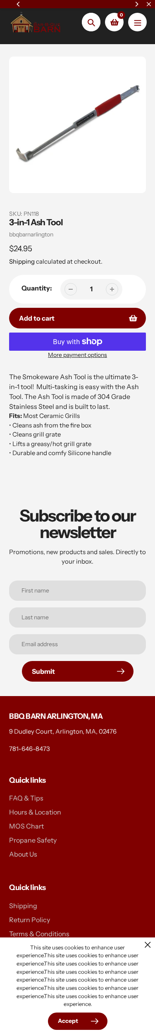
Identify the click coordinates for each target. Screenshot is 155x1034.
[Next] (136, 4)
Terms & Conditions (39, 934)
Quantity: (36, 288)
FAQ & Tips (26, 798)
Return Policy (29, 920)
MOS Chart (26, 826)
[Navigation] (137, 22)
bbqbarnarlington (31, 234)
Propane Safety (33, 840)
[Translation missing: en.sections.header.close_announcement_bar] (149, 4)
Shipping (22, 261)
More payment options (77, 355)
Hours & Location (35, 812)
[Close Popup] (148, 945)
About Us (23, 854)
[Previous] (18, 4)
